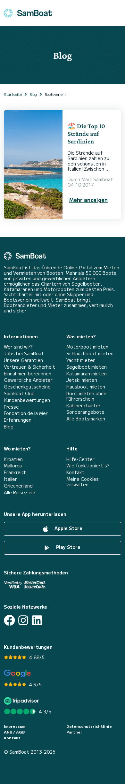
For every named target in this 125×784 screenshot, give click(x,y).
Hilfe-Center (80, 459)
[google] (17, 674)
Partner (74, 732)
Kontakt (75, 472)
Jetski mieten (81, 380)
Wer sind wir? (18, 347)
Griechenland (18, 485)
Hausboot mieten (85, 386)
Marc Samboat (97, 179)
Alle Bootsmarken (85, 418)
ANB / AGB (14, 732)
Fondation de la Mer (26, 413)
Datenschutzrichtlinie (89, 726)
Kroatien (13, 459)
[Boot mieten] (28, 13)
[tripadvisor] (22, 701)
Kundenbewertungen (27, 400)
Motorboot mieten (87, 347)
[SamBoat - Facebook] (9, 620)
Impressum (14, 726)
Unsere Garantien (23, 360)
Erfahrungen (17, 420)
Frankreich (15, 472)
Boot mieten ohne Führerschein (86, 396)
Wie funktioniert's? (87, 465)
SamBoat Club (19, 393)
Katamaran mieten (86, 373)
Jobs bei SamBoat (24, 353)
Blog (8, 426)
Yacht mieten (81, 360)
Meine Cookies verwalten (82, 481)
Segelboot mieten (86, 367)
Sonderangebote (85, 412)
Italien (11, 479)
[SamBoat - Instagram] (23, 620)
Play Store (67, 547)
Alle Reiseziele (19, 492)
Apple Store (67, 528)
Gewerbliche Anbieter (28, 380)
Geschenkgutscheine (27, 386)
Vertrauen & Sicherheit (29, 367)
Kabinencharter (83, 405)
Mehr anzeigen (88, 200)
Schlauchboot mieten (89, 353)
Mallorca (13, 465)
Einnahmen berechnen (27, 373)
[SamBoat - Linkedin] (37, 620)
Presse (11, 407)
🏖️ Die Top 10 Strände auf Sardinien (86, 133)
